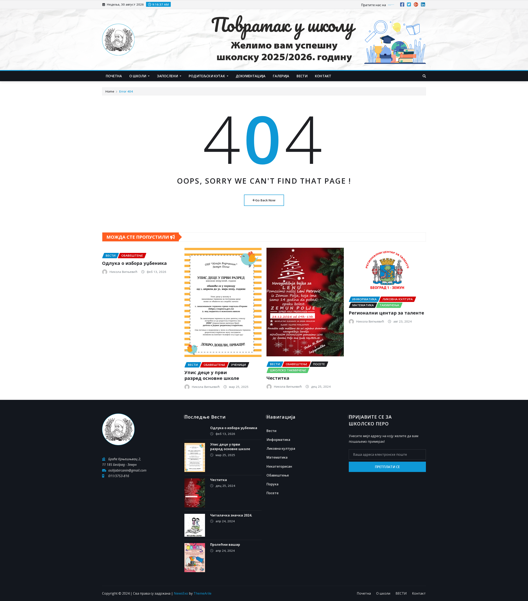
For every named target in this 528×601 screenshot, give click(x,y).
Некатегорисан (279, 466)
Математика (277, 457)
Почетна (114, 76)
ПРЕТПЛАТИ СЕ (387, 467)
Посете (272, 493)
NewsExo (181, 593)
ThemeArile (202, 593)
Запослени (168, 76)
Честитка (277, 378)
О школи (138, 76)
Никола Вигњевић (123, 272)
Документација (250, 76)
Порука (272, 484)
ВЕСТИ (302, 76)
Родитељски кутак (207, 76)
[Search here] (424, 76)
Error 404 (126, 91)
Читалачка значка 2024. (231, 515)
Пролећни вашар (225, 544)
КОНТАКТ (323, 76)
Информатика (278, 439)
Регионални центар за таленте (386, 313)
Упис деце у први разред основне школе (211, 375)
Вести (271, 430)
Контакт (419, 593)
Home (109, 91)
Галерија (281, 76)
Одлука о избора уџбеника (134, 263)
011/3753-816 (118, 476)
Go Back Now (265, 200)
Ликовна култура (280, 448)
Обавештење (277, 475)
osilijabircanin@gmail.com (127, 470)
